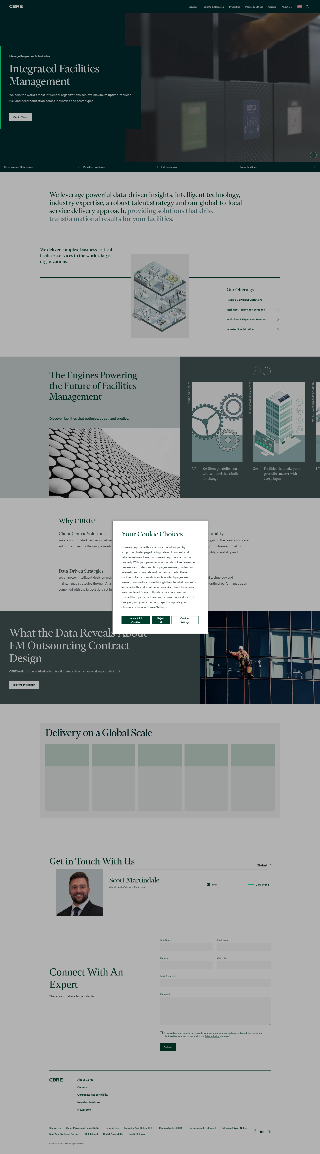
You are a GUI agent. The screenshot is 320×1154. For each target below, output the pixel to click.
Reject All (160, 620)
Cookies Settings (185, 620)
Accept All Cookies (136, 620)
